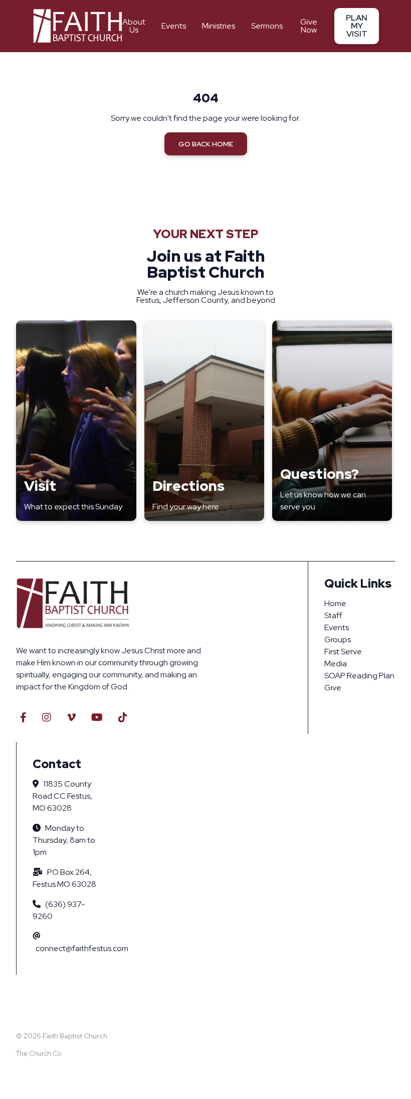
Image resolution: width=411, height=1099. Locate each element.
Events (336, 627)
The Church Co (38, 1053)
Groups (337, 639)
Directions (188, 485)
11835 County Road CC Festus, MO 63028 (62, 796)
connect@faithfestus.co (79, 948)
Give (332, 687)
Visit (40, 485)
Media (335, 663)
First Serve (343, 651)
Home (335, 603)
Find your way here (185, 506)
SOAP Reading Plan (359, 675)
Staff (333, 615)
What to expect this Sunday (73, 506)
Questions (315, 473)
